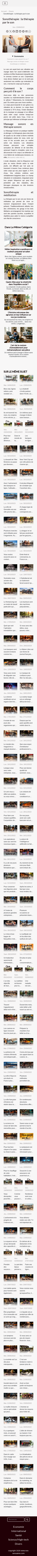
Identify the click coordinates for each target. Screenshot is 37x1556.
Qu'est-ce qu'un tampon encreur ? (11, 1328)
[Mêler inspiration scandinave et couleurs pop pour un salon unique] (18, 239)
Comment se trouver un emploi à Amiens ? (11, 1092)
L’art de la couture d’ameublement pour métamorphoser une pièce (18, 347)
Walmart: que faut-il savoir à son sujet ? (11, 903)
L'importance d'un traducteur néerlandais (12, 950)
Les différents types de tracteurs (27, 594)
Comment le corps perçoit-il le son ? (18, 59)
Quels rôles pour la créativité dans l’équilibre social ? (18, 283)
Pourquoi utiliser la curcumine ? (27, 1044)
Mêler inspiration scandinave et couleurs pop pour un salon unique (18, 251)
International (18, 1530)
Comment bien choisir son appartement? (13, 997)
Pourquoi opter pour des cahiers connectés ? (12, 1116)
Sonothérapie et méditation (18, 64)
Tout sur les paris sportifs (26, 711)
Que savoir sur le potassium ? (28, 1137)
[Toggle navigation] (5, 3)
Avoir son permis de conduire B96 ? (27, 499)
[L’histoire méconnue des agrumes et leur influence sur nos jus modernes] (18, 302)
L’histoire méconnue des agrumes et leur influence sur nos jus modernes (18, 314)
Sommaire (19, 56)
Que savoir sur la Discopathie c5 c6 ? (12, 689)
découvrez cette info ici (16, 157)
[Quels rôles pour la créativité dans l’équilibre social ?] (18, 272)
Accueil (4, 11)
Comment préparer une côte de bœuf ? (11, 665)
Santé (18, 1535)
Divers (11, 11)
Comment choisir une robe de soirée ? (27, 903)
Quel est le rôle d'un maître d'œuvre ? (11, 1399)
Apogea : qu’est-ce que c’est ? (11, 569)
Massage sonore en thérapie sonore (18, 61)
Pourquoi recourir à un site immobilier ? (12, 618)
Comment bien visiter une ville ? (27, 1208)
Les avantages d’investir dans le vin (11, 1375)
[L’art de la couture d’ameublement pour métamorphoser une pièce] (18, 335)
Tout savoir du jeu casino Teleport (27, 855)
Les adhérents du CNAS (11, 711)
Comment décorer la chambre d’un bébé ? (27, 1021)
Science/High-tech (18, 1539)
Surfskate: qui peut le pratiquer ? (27, 924)
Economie (18, 1526)
